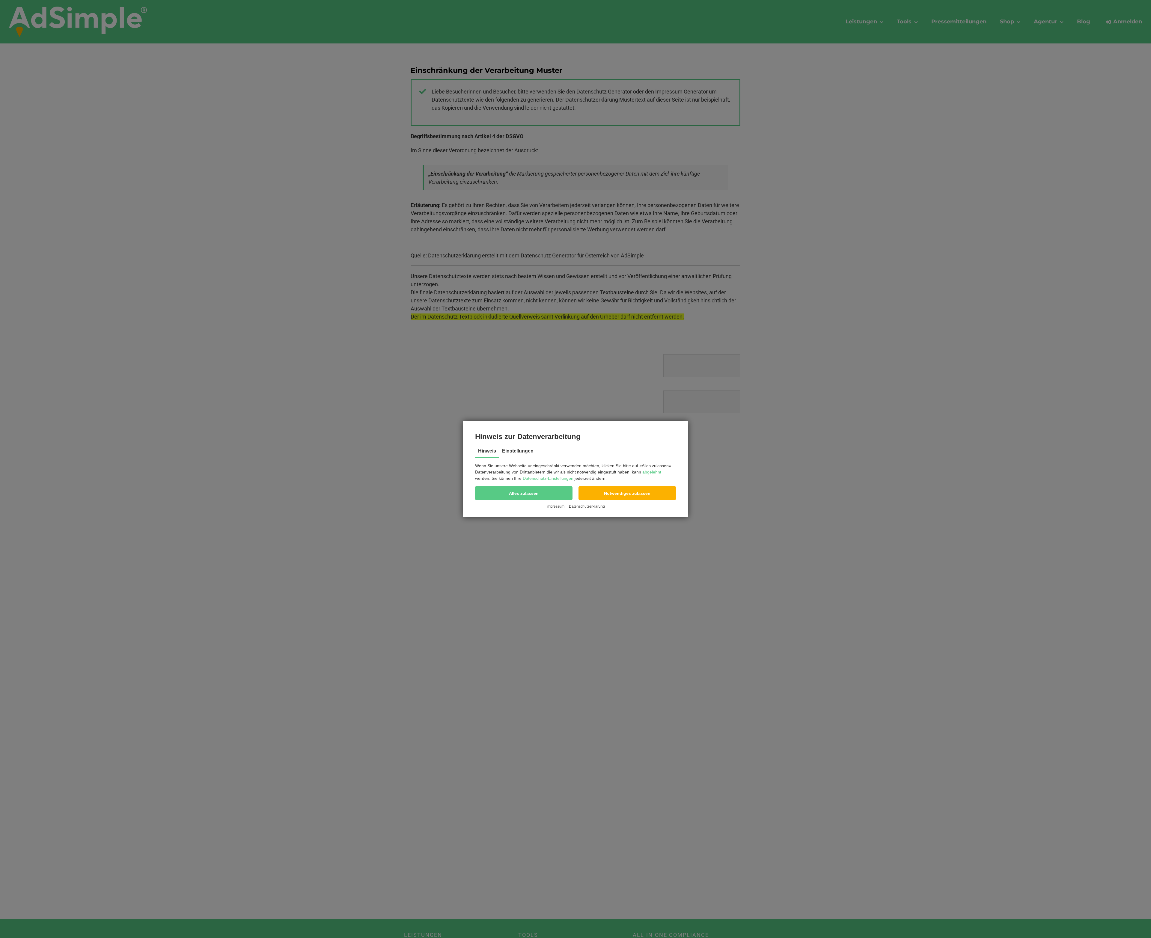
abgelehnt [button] (651, 472)
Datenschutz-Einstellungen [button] (548, 478)
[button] (524, 493)
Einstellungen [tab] (518, 450)
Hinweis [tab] (487, 450)
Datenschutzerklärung (587, 506)
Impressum (555, 506)
